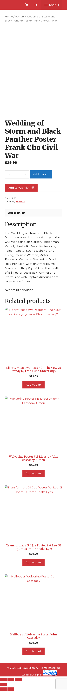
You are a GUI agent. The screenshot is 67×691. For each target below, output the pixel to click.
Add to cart (41, 174)
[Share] (18, 679)
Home (9, 16)
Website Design (30, 674)
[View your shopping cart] (26, 5)
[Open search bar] (36, 4)
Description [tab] (16, 212)
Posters (19, 16)
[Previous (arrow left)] (3, 689)
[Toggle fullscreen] (10, 679)
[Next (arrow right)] (10, 689)
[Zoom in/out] (3, 679)
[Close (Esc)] (3, 684)
